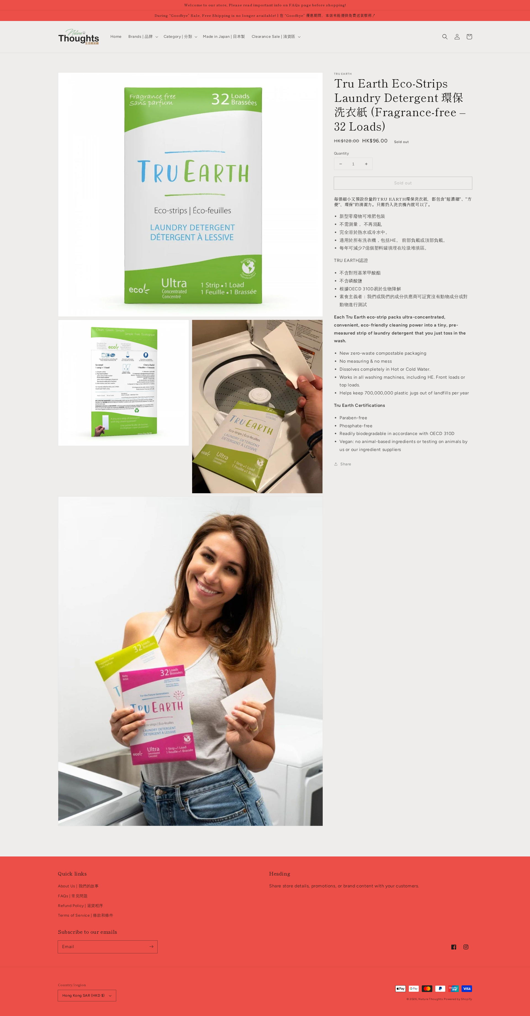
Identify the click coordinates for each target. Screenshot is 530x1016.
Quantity (341, 153)
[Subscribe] (151, 947)
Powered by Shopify (458, 999)
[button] (445, 37)
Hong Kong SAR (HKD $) (83, 995)
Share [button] (345, 464)
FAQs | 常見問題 (73, 896)
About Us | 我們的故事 (78, 886)
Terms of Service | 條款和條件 (85, 915)
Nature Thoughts (430, 999)
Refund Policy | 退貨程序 (80, 905)
